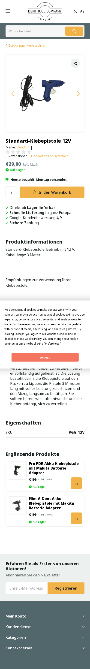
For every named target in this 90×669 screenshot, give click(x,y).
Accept (45, 357)
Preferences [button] (52, 343)
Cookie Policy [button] (33, 339)
